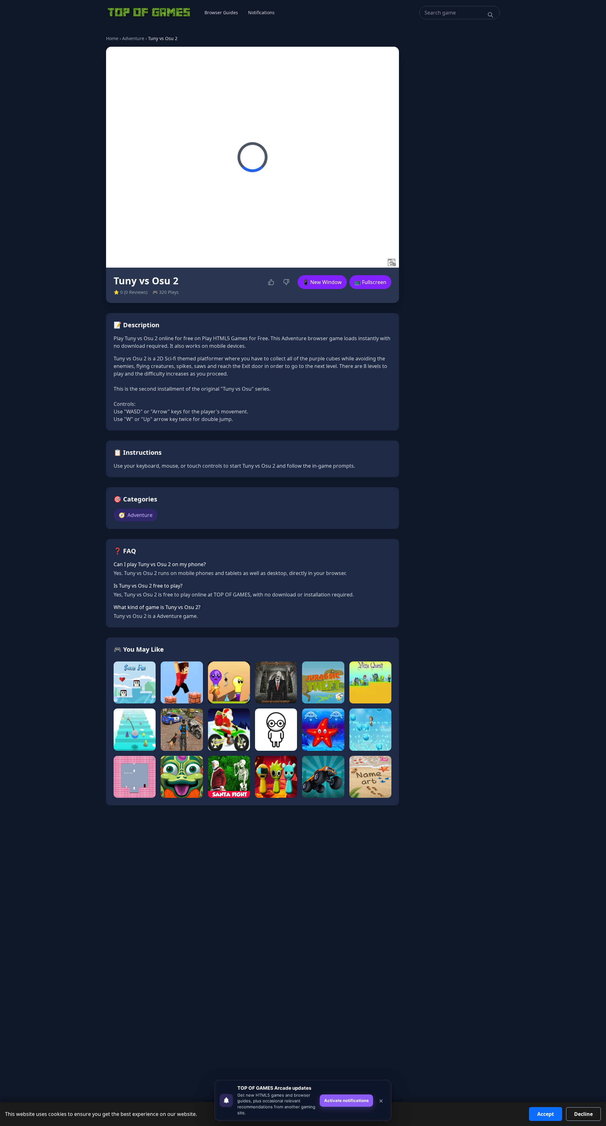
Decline (583, 1114)
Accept (545, 1114)
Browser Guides (221, 12)
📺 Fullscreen (370, 282)
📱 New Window (322, 282)
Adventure (133, 38)
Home (112, 38)
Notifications (261, 12)
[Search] (490, 15)
